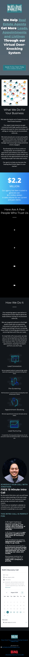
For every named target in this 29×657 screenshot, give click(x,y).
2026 (16, 592)
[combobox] (15, 622)
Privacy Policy (4, 640)
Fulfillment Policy (14, 641)
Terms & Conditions (13, 640)
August (13, 592)
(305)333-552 (15, 645)
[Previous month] (6, 592)
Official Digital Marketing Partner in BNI (14, 654)
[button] (14, 581)
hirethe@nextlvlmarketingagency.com (11, 647)
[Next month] (22, 592)
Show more (7, 587)
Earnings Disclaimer (22, 640)
